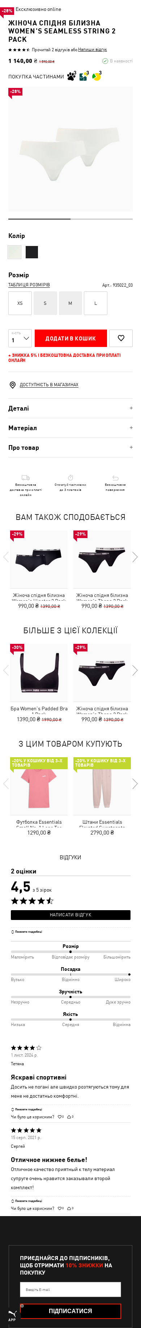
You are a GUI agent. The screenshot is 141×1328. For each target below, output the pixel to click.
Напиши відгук (92, 49)
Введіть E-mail (38, 1289)
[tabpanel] (70, 148)
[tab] (70, 408)
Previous (6, 557)
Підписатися (70, 1311)
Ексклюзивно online (38, 9)
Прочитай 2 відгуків (51, 49)
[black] (32, 252)
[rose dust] (14, 252)
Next (134, 557)
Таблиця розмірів (29, 284)
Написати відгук (70, 914)
